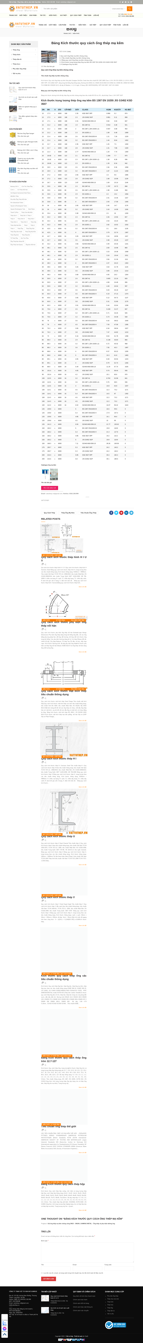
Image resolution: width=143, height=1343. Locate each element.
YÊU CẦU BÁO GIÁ (49, 488)
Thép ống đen (14, 235)
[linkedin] (128, 2)
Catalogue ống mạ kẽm (68, 64)
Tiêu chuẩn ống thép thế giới (58, 1126)
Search (129, 8)
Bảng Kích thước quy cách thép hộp (63, 1184)
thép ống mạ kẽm (67, 513)
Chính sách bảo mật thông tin (83, 1307)
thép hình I (31, 219)
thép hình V (24, 222)
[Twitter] (122, 2)
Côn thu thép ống (27, 186)
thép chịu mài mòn (27, 212)
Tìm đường (4, 1320)
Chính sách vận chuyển (81, 1310)
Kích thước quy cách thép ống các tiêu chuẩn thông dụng (63, 977)
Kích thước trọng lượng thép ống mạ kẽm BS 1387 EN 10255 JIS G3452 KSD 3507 (88, 62)
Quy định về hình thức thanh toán (84, 1296)
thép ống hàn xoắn (16, 231)
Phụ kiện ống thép (112, 1296)
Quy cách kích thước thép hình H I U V (63, 559)
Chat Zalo (4, 1325)
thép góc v (13, 215)
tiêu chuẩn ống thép (88, 513)
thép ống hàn (30, 228)
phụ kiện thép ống (77, 620)
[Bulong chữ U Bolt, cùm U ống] (12, 151)
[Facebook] (120, 2)
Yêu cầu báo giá (47, 66)
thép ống (20, 228)
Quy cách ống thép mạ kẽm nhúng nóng (73, 56)
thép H (12, 219)
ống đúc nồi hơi (30, 244)
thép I (26, 225)
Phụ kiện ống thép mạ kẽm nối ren (27, 169)
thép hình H (21, 219)
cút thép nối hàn (22, 189)
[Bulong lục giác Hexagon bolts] (12, 143)
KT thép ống (60, 620)
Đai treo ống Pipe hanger (25, 133)
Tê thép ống (14, 238)
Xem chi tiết (82, 586)
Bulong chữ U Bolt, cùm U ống (27, 150)
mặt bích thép (14, 196)
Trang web (107, 1264)
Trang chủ (67, 33)
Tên (42, 1264)
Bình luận (44, 1241)
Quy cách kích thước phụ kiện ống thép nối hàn (63, 624)
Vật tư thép (69, 1336)
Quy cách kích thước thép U (58, 836)
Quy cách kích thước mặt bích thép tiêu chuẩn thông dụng (63, 692)
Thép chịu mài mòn (113, 1299)
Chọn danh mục (118, 9)
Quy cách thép (48, 555)
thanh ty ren (14, 212)
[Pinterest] (125, 2)
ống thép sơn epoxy (16, 244)
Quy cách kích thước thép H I (58, 758)
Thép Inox (110, 1305)
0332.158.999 (130, 16)
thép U (33, 225)
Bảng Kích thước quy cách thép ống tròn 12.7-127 (63, 1059)
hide (69, 51)
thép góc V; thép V (26, 215)
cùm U (12, 189)
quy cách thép (49, 513)
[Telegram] (131, 2)
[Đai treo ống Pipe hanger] (12, 135)
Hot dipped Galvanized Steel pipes (20, 193)
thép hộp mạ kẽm (15, 225)
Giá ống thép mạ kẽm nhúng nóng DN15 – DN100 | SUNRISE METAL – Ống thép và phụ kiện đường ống (81, 1223)
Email (74, 1264)
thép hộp (33, 222)
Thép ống (110, 1308)
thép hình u (14, 222)
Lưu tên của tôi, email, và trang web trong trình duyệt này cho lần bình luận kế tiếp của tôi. (73, 1273)
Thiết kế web (78, 1336)
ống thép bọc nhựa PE (17, 241)
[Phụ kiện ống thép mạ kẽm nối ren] (12, 170)
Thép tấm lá (110, 1311)
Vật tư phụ (110, 1313)
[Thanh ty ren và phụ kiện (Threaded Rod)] (12, 161)
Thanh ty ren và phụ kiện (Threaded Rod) (25, 159)
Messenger (4, 1331)
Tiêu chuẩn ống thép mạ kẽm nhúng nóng (74, 58)
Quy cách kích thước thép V (58, 897)
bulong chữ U (14, 186)
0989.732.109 (128, 14)
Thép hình (57, 555)
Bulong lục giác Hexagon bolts (27, 142)
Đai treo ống (24, 238)
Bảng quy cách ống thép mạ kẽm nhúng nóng (75, 60)
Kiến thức (76, 33)
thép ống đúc (26, 235)
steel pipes (31, 209)
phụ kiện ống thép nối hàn (18, 199)
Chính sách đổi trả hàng (81, 1303)
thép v (12, 228)
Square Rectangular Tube (17, 209)
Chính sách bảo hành (80, 1299)
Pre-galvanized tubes (16, 202)
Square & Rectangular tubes (18, 206)
